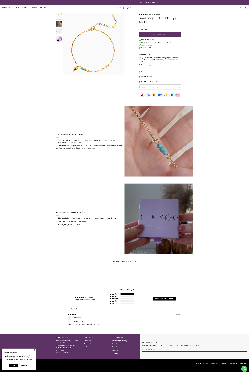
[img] (72, 314)
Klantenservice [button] (118, 338)
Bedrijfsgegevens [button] (63, 338)
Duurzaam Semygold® (149, 82)
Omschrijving (144, 54)
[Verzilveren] (245, 349)
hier (23, 361)
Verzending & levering (119, 341)
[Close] (34, 350)
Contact (115, 353)
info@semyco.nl (65, 348)
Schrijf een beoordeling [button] (164, 298)
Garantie (115, 347)
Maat (143, 72)
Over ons (115, 350)
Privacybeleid (234, 364)
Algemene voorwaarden (218, 364)
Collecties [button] (88, 338)
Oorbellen (87, 341)
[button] (15, 8)
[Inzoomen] (93, 44)
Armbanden (88, 344)
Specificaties (146, 77)
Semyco (201, 364)
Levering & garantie (149, 87)
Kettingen (87, 347)
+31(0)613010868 (69, 346)
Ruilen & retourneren (119, 344)
